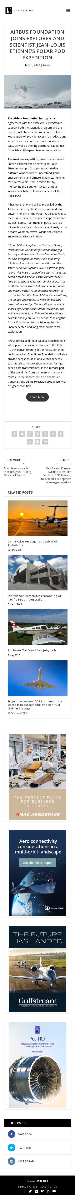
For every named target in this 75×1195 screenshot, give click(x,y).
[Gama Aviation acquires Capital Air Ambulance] (38, 518)
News (46, 65)
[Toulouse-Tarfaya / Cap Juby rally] (38, 627)
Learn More (37, 397)
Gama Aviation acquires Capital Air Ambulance (33, 543)
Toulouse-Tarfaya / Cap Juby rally (32, 650)
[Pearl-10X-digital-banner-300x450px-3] (37, 1107)
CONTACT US (48, 1186)
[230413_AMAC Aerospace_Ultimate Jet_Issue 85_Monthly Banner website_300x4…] (37, 819)
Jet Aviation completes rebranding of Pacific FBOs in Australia (34, 597)
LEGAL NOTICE (27, 1186)
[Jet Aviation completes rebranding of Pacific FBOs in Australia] (38, 573)
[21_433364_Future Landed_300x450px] (37, 1011)
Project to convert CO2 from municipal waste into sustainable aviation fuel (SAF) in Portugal (35, 705)
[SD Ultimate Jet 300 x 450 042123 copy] (37, 915)
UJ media (42, 1180)
